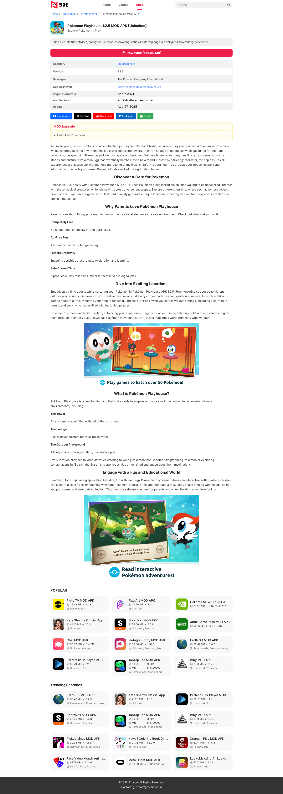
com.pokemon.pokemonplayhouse (139, 86)
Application (69, 13)
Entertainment (88, 13)
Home (106, 5)
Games (123, 5)
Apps (139, 5)
